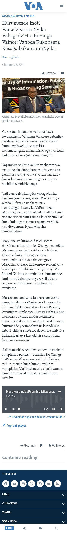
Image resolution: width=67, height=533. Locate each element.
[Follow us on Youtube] (14, 483)
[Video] (40, 528)
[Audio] (24, 528)
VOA (12, 396)
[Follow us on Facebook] (5, 483)
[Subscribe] (48, 483)
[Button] (49, 73)
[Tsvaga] (56, 528)
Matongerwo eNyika (18, 16)
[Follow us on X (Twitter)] (31, 483)
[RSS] (57, 483)
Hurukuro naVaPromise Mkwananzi (32, 392)
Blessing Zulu (10, 57)
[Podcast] (40, 483)
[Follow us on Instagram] (23, 483)
